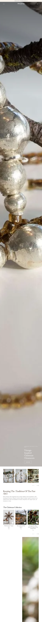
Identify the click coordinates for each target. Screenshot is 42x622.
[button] (4, 4)
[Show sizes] (13, 523)
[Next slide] (38, 234)
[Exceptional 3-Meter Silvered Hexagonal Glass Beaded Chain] (33, 517)
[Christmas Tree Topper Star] (8, 517)
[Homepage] (21, 4)
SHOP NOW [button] (28, 462)
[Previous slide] (4, 234)
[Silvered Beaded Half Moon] (21, 517)
